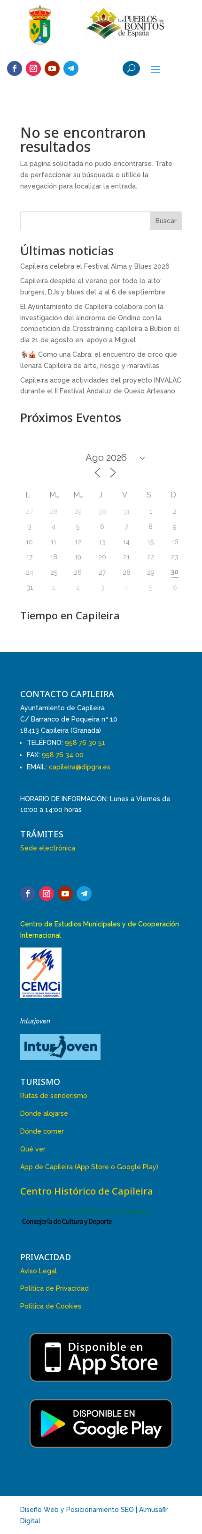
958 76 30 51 (85, 742)
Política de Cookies (50, 1306)
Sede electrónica (47, 848)
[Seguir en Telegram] (70, 68)
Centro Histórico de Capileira (86, 1191)
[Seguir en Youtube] (52, 68)
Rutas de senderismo (53, 1095)
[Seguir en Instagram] (33, 68)
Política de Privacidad (54, 1288)
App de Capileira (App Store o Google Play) (89, 1167)
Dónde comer (42, 1131)
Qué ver (33, 1149)
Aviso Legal (38, 1271)
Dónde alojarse (44, 1113)
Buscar (166, 221)
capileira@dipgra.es (79, 767)
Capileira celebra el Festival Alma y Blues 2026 (95, 266)
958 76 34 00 (63, 755)
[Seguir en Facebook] (14, 68)
